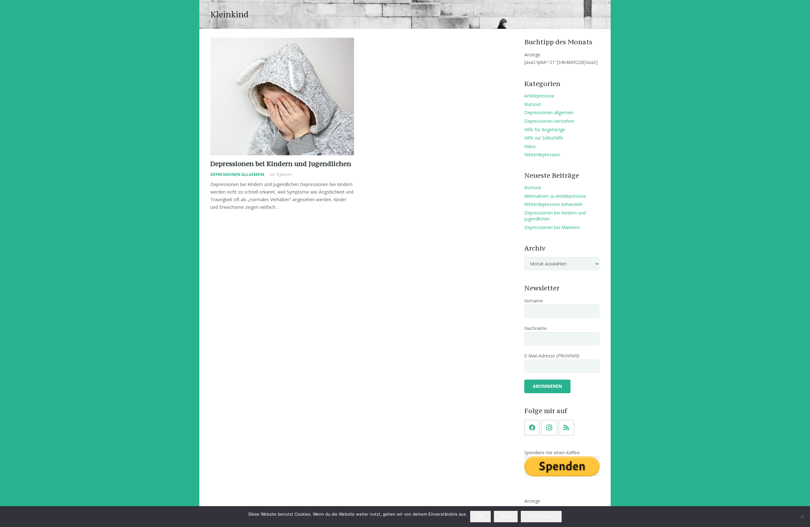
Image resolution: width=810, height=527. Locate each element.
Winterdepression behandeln (553, 204)
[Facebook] (532, 428)
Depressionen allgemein (237, 174)
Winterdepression (542, 155)
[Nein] (802, 516)
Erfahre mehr (541, 516)
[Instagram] (549, 428)
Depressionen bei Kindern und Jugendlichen (280, 164)
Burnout (532, 104)
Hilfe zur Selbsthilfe (543, 138)
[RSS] (566, 428)
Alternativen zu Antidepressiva (555, 196)
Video (530, 146)
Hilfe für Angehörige (544, 130)
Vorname (533, 301)
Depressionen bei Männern (552, 227)
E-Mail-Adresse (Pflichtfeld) (551, 356)
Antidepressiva (539, 96)
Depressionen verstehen (549, 121)
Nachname (535, 328)
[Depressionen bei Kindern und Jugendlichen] (282, 96)
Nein (505, 516)
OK (480, 516)
